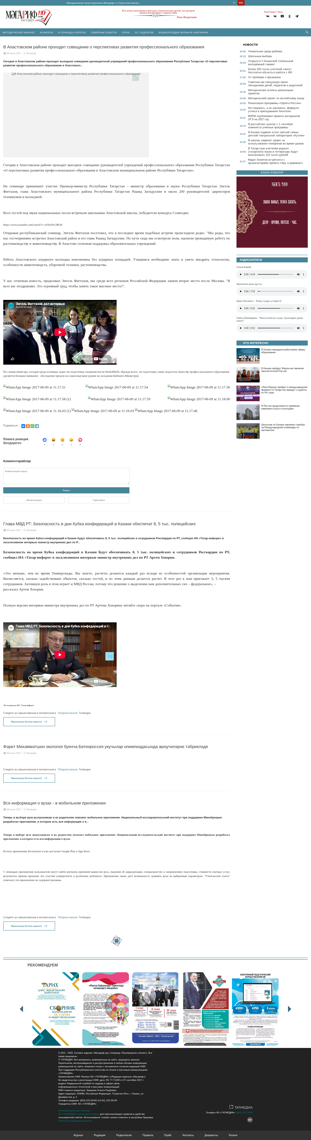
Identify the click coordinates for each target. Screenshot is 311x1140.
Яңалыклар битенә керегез (26, 721)
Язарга (66, 490)
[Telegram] (296, 16)
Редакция (99, 1135)
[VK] (267, 16)
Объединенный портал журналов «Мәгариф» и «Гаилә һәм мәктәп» (102, 3)
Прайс (168, 1135)
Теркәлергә (99, 500)
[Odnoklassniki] (289, 16)
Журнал (78, 1135)
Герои (126, 32)
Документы (211, 1135)
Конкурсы (46, 32)
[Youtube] (282, 16)
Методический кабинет (18, 32)
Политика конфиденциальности (75, 1120)
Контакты (188, 1135)
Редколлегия (124, 1135)
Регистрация (270, 12)
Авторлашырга (34, 500)
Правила (148, 1135)
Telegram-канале (68, 713)
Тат (234, 2)
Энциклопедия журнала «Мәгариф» (183, 32)
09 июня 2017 (14, 53)
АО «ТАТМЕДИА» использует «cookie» (78, 1114)
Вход (280, 12)
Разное (233, 1135)
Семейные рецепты (104, 32)
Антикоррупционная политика (74, 1110)
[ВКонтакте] (23, 426)
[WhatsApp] (32, 426)
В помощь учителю (72, 32)
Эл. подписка (144, 32)
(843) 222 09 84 (244, 1112)
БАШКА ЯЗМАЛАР (272, 172)
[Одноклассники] (28, 426)
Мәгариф (31, 53)
